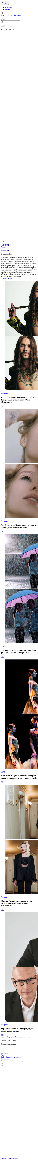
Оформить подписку (13, 15)
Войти (3, 15)
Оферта (3, 1037)
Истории (27, 1037)
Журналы (8, 7)
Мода (3, 772)
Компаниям (19, 1037)
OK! (2, 406)
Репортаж (4, 393)
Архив (3, 247)
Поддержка (11, 1037)
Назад (6, 4)
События (4, 646)
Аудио (7, 9)
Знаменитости (18, 30)
